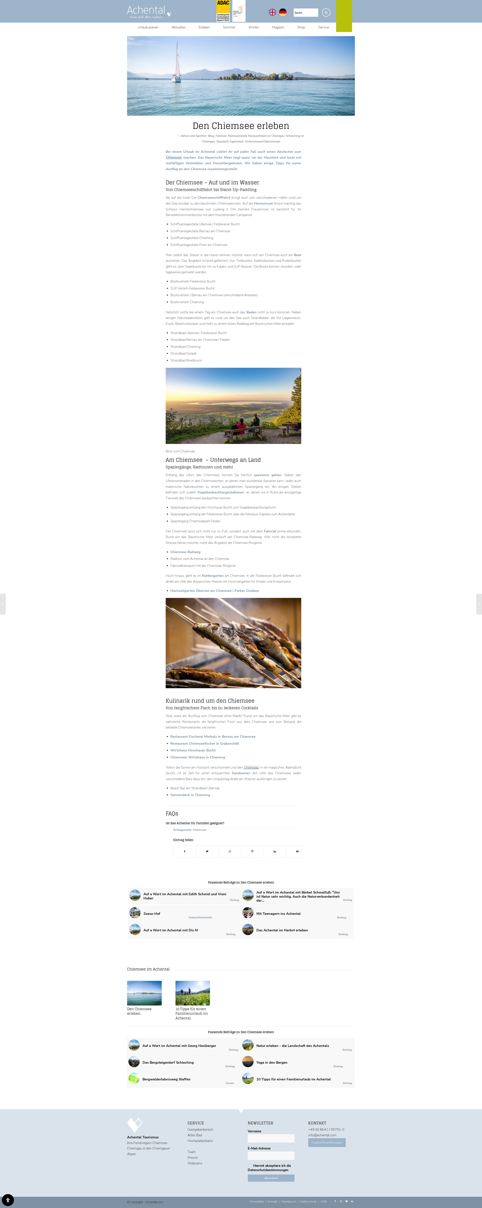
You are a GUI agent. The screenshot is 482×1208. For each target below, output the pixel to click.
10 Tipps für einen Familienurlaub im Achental (191, 1013)
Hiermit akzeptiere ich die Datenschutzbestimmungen (269, 1168)
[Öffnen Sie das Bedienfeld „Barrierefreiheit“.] (8, 1200)
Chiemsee (199, 830)
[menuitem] (148, 27)
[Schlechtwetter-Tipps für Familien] (479, 604)
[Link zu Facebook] (335, 1201)
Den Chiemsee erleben (139, 1011)
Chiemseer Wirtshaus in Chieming (197, 757)
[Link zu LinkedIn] (352, 1201)
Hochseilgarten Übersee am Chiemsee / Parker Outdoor (214, 590)
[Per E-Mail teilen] (297, 851)
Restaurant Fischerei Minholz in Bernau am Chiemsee (212, 736)
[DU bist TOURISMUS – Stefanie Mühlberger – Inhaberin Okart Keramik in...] (3, 604)
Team (192, 1152)
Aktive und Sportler (194, 136)
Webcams (195, 1163)
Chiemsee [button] (174, 157)
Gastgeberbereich (200, 1129)
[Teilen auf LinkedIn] (275, 851)
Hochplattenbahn (200, 1141)
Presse (193, 1157)
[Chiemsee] (241, 76)
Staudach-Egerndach (230, 141)
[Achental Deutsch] (283, 15)
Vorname (254, 1131)
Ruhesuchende (237, 136)
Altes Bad (195, 1135)
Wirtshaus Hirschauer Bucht (193, 750)
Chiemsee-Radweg (185, 552)
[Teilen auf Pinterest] (252, 851)
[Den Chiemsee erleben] (144, 993)
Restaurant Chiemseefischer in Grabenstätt (204, 743)
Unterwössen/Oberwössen (262, 141)
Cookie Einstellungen (327, 1142)
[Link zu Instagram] (341, 1201)
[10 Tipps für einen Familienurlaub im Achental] (192, 993)
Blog (211, 136)
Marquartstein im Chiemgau (266, 136)
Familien (221, 136)
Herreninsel (263, 203)
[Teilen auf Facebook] (184, 851)
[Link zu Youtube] (346, 1201)
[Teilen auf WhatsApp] (230, 851)
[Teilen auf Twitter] (207, 851)
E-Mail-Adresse (259, 1148)
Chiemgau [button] (251, 767)
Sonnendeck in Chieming (190, 795)
